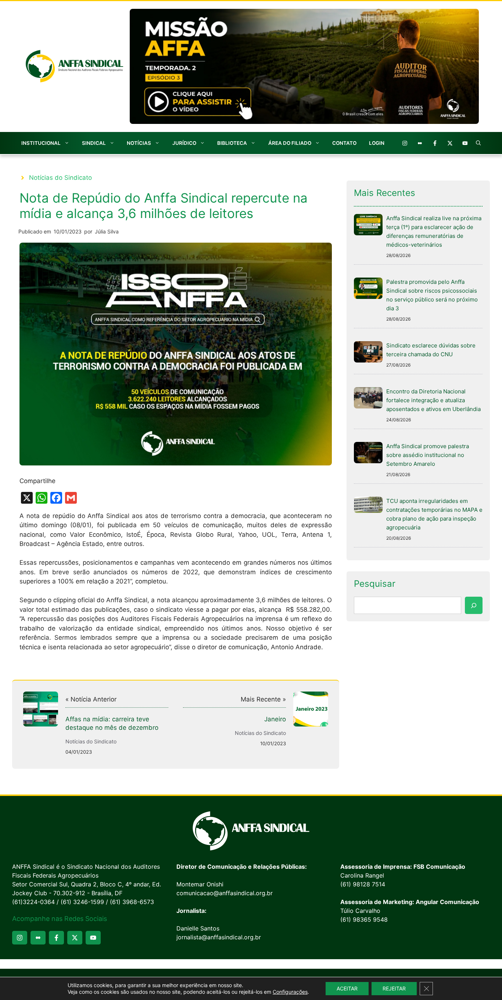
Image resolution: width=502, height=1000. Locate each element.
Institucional (41, 143)
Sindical (94, 143)
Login (376, 143)
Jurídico (184, 143)
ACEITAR (347, 988)
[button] (478, 143)
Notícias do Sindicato (60, 177)
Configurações (290, 992)
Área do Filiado (289, 143)
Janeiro (275, 719)
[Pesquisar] (474, 605)
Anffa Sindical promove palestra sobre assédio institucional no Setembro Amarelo (427, 455)
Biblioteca (232, 143)
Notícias (139, 143)
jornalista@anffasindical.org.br (218, 937)
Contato (344, 143)
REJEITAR (394, 988)
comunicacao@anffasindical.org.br (224, 893)
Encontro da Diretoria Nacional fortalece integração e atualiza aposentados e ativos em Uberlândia (433, 400)
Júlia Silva (107, 231)
